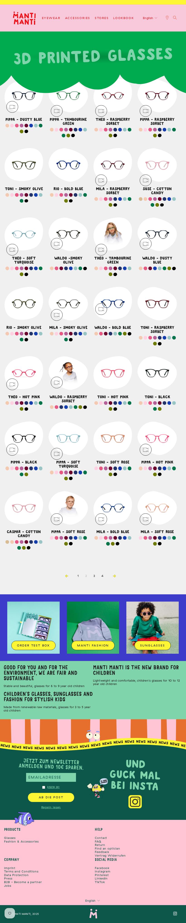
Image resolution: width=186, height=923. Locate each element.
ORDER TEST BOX (33, 645)
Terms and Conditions (21, 871)
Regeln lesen (51, 807)
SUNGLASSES (152, 645)
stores (102, 18)
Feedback (102, 852)
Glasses (10, 838)
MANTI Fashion (93, 645)
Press (8, 878)
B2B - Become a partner (23, 882)
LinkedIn (101, 878)
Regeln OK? (53, 787)
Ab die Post (51, 797)
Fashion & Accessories (21, 841)
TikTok (100, 882)
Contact (101, 838)
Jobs (7, 885)
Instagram (102, 871)
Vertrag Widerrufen (110, 855)
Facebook (102, 868)
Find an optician (107, 848)
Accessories (78, 18)
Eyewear (51, 18)
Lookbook (123, 18)
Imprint (9, 868)
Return (100, 845)
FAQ (98, 841)
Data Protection (16, 875)
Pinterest (102, 875)
